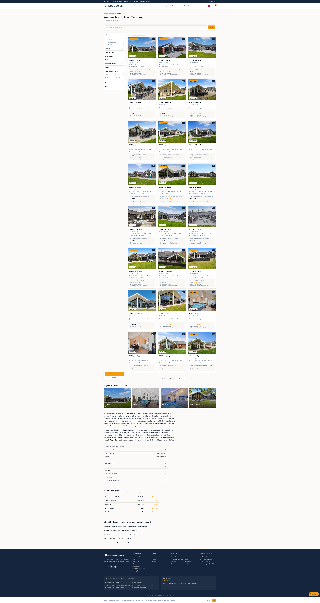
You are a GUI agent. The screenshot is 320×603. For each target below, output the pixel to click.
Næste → (180, 378)
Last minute (153, 6)
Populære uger (164, 6)
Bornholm (187, 557)
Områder (174, 6)
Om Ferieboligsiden (187, 6)
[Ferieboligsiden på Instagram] (115, 566)
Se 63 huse (155, 497)
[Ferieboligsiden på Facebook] (111, 566)
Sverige (154, 559)
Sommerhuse (143, 6)
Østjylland (173, 564)
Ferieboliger (112, 13)
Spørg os (314, 594)
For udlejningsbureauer (206, 559)
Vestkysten (188, 561)
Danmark (154, 557)
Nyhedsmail (213, 1)
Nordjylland (188, 564)
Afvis (208, 600)
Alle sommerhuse (137, 557)
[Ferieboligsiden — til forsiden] (115, 554)
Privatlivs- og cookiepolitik (207, 564)
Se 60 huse (155, 508)
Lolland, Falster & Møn (177, 559)
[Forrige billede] (129, 47)
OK (214, 600)
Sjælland (173, 557)
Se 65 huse (155, 504)
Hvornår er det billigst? (138, 568)
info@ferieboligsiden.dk (171, 581)
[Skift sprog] (210, 6)
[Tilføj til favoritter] (153, 55)
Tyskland (154, 561)
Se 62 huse (155, 500)
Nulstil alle (114, 377)
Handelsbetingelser (205, 561)
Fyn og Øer (188, 559)
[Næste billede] (154, 47)
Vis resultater (114, 374)
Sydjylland (173, 561)
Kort (133, 559)
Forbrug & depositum (138, 571)
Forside (106, 13)
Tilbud (134, 564)
